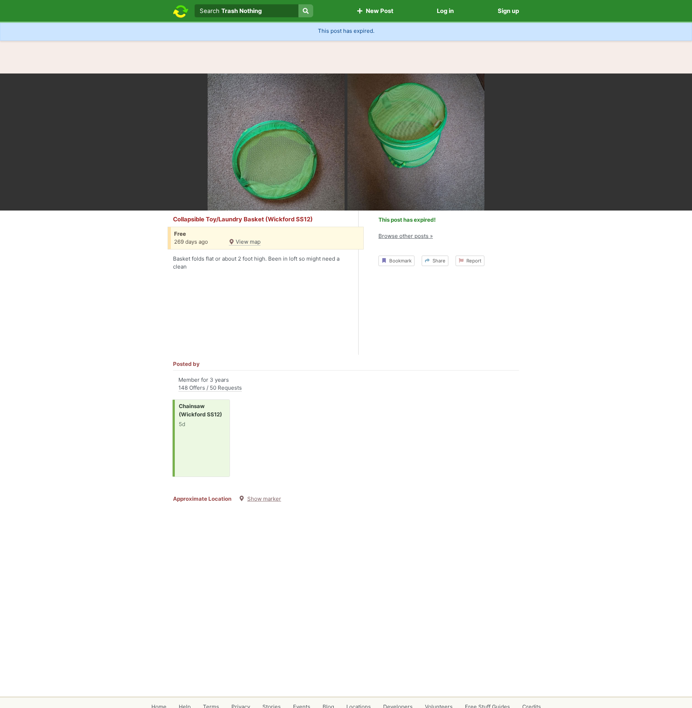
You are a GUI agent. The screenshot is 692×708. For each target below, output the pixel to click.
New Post (378, 10)
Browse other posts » (405, 236)
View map (247, 241)
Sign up (508, 10)
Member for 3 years (210, 383)
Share (437, 261)
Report (472, 261)
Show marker (264, 498)
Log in (445, 10)
